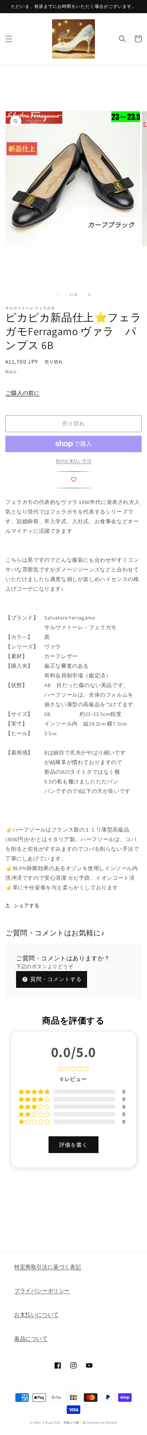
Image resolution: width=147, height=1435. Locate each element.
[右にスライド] (89, 295)
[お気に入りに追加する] (73, 479)
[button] (9, 39)
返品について (31, 1338)
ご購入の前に (22, 393)
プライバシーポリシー (42, 1290)
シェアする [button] (27, 905)
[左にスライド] (58, 295)
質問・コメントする (55, 979)
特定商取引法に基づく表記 (47, 1266)
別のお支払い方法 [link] (73, 461)
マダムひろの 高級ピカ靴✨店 (64, 1422)
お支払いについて (36, 1314)
